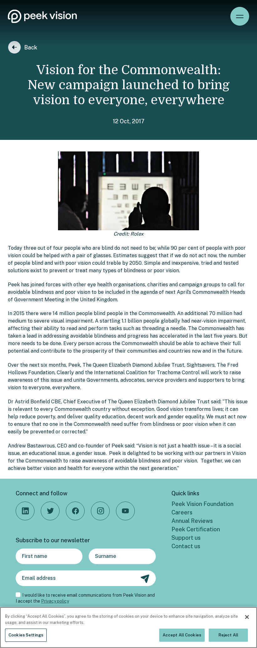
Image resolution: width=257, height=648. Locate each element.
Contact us (185, 546)
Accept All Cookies (182, 635)
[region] (128, 627)
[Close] (247, 617)
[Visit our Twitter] (50, 511)
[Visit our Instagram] (100, 511)
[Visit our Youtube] (125, 511)
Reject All (228, 635)
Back (30, 47)
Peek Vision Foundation (202, 504)
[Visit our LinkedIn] (25, 511)
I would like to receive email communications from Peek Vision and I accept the (85, 598)
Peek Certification (195, 529)
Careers (181, 512)
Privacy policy (55, 601)
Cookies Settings (25, 635)
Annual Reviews (192, 521)
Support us (186, 537)
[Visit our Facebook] (75, 511)
